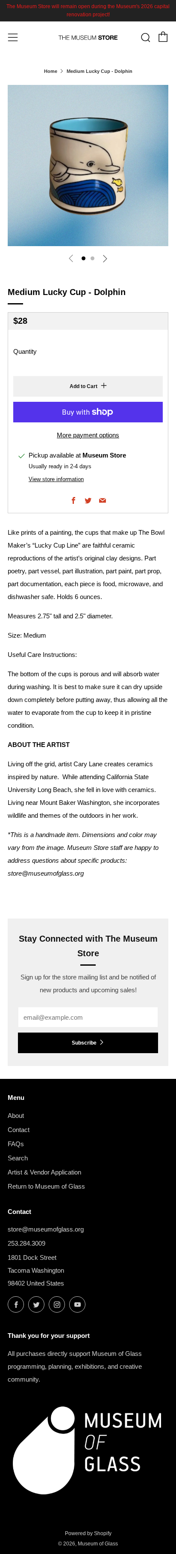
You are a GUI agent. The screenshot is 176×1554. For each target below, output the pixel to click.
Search (18, 1158)
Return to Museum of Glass (46, 1186)
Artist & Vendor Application (44, 1172)
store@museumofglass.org (46, 1229)
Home (50, 71)
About (16, 1115)
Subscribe (84, 1043)
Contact (18, 1129)
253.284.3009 (26, 1243)
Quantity (25, 351)
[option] (88, 165)
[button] (83, 258)
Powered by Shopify (88, 1533)
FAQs (16, 1143)
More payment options (88, 435)
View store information (56, 479)
